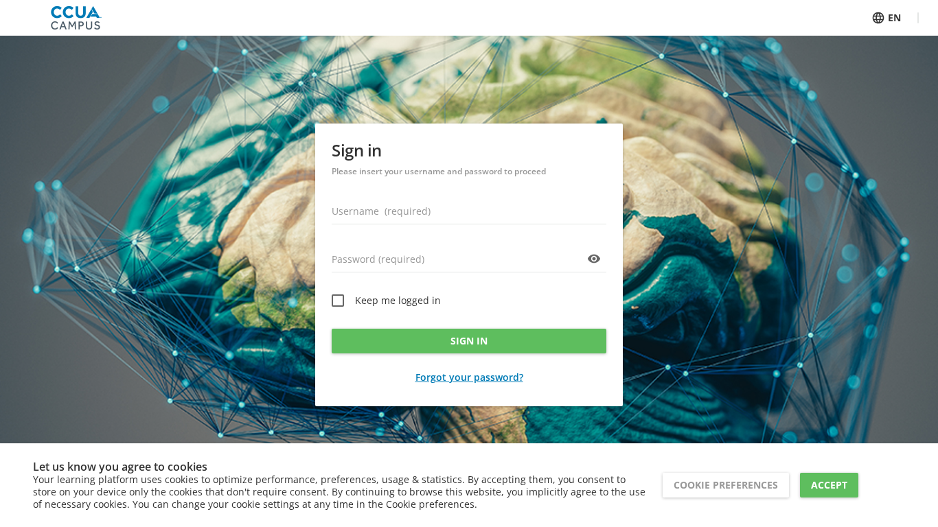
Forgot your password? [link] (469, 377)
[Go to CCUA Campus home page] (76, 17)
